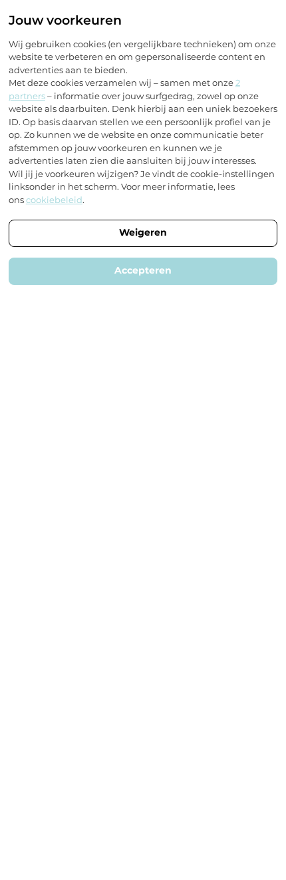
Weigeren (143, 232)
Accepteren (143, 270)
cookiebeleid (54, 199)
